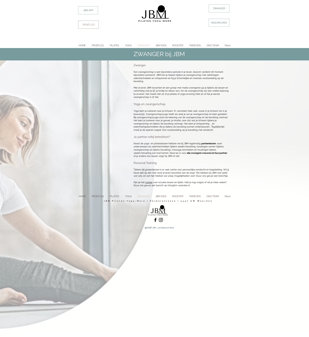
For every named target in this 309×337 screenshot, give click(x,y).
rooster (149, 182)
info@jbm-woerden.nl (179, 185)
